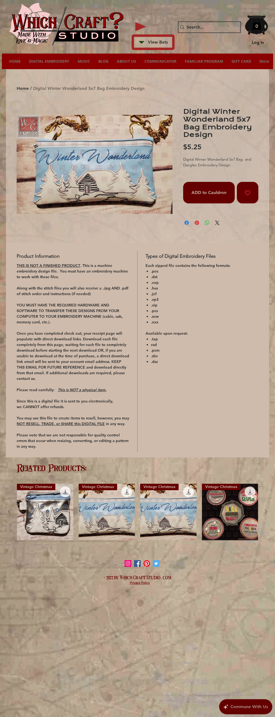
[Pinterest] (146, 563)
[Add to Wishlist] (247, 192)
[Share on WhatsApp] (207, 223)
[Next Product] (266, 511)
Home (23, 88)
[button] (256, 24)
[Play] (140, 26)
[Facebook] (137, 563)
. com (166, 577)
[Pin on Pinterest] (197, 223)
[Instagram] (128, 563)
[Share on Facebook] (186, 223)
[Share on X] (217, 223)
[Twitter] (156, 563)
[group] (137, 512)
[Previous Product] (9, 511)
